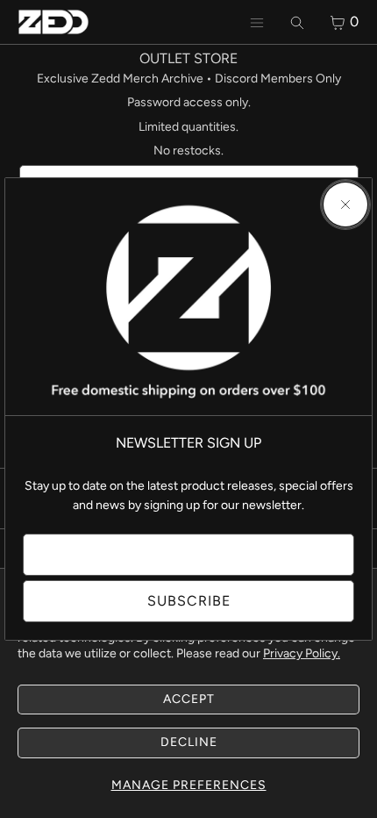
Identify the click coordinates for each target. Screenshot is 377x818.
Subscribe (189, 600)
